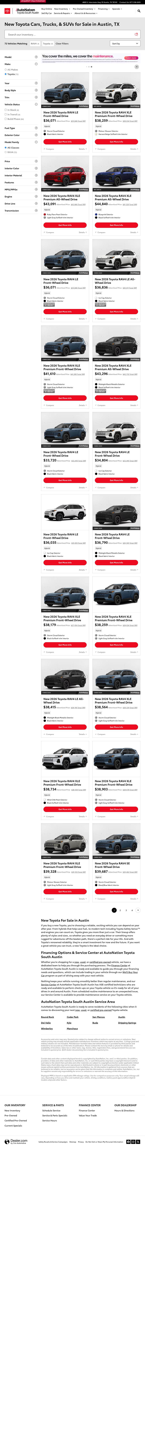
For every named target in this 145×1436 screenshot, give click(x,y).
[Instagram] (133, 1142)
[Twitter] (138, 1142)
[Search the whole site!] (139, 11)
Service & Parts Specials (54, 1115)
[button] (65, 126)
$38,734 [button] (64, 788)
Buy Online (46, 8)
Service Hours (49, 1120)
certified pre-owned (100, 961)
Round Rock (47, 1016)
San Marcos (98, 1016)
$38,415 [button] (64, 706)
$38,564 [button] (116, 706)
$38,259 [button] (116, 120)
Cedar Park (72, 1016)
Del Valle (46, 1022)
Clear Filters (62, 43)
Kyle (69, 1022)
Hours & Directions (124, 1110)
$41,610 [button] (64, 373)
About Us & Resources (85, 13)
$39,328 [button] (64, 871)
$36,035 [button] (64, 542)
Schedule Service (51, 1110)
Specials (116, 8)
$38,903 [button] (116, 788)
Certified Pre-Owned (16, 1120)
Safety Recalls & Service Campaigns (53, 1142)
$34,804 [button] (116, 459)
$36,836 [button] (116, 287)
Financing (103, 8)
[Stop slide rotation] (136, 66)
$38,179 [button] (64, 624)
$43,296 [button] (116, 373)
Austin (121, 1016)
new (76, 961)
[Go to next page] (138, 910)
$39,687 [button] (116, 871)
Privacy (81, 1142)
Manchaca (72, 1028)
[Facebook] (128, 1142)
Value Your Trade (88, 1115)
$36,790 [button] (116, 542)
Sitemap (72, 1142)
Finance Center (119, 965)
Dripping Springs (127, 1022)
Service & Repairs (62, 13)
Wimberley (47, 1028)
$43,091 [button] (64, 203)
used (82, 961)
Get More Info (65, 141)
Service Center (48, 984)
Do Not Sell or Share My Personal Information (104, 1142)
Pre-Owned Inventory (83, 8)
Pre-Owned (11, 1115)
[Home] (9, 11)
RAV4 (34, 43)
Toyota (46, 43)
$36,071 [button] (64, 120)
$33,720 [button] (64, 459)
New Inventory (61, 8)
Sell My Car (46, 13)
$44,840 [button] (116, 203)
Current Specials (13, 1125)
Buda (95, 1022)
